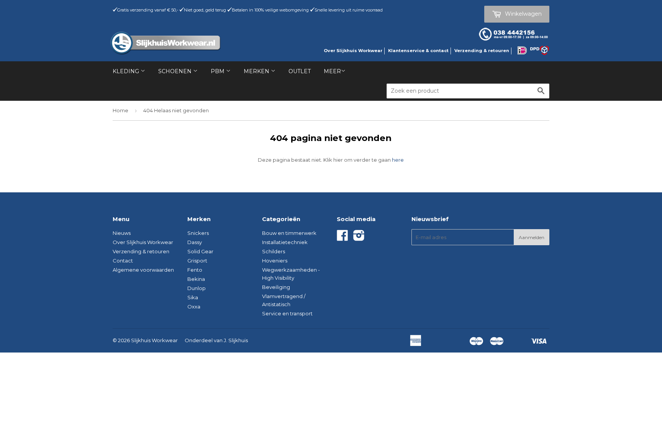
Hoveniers (274, 260)
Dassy (194, 242)
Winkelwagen (522, 13)
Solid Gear (200, 251)
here (398, 160)
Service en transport (287, 313)
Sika (192, 297)
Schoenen (175, 71)
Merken (257, 71)
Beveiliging (276, 287)
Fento (194, 270)
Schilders (273, 251)
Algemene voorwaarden (143, 270)
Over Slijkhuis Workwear (353, 50)
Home (120, 110)
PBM (218, 71)
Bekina (196, 279)
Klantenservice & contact (418, 50)
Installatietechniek (285, 242)
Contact (123, 260)
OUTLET (299, 71)
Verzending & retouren (481, 50)
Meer (332, 71)
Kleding (127, 71)
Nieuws (122, 233)
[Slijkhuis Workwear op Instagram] (359, 238)
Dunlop (196, 288)
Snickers (198, 233)
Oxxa (193, 306)
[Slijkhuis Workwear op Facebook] (342, 238)
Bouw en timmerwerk (289, 233)
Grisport (197, 260)
